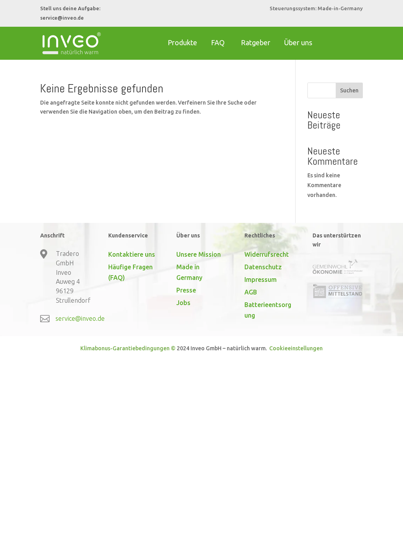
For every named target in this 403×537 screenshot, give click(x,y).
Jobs (183, 302)
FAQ (218, 42)
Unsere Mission (198, 254)
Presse (186, 290)
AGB (250, 292)
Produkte (182, 42)
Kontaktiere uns (131, 254)
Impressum (260, 279)
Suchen (349, 90)
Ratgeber (255, 42)
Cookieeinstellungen (295, 348)
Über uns (298, 42)
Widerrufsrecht (266, 254)
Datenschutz (263, 266)
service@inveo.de (62, 17)
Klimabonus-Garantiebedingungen (125, 348)
